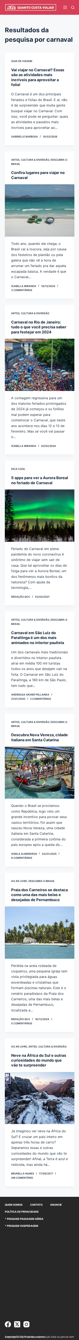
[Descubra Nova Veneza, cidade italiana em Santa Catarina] (39, 773)
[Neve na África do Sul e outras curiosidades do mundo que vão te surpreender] (39, 1098)
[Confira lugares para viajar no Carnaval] (39, 210)
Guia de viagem (21, 61)
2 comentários (40, 698)
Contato (36, 1204)
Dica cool (18, 468)
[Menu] (65, 7)
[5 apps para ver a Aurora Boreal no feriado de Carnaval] (39, 515)
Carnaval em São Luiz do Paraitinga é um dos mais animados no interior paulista (37, 638)
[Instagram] (26, 1324)
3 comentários (21, 290)
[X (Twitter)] (17, 1324)
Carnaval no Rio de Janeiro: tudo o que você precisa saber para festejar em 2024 (38, 327)
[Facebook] (8, 1324)
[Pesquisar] (72, 7)
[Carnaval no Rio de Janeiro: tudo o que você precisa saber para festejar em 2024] (39, 365)
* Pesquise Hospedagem (21, 1225)
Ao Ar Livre (19, 881)
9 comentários (21, 857)
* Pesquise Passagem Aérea (24, 1218)
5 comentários (21, 1023)
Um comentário (22, 1177)
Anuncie (56, 1204)
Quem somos (14, 1204)
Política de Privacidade (22, 1211)
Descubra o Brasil (41, 881)
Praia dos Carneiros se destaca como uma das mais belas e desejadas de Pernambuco (39, 895)
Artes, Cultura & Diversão (30, 159)
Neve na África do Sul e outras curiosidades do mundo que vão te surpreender (38, 1060)
